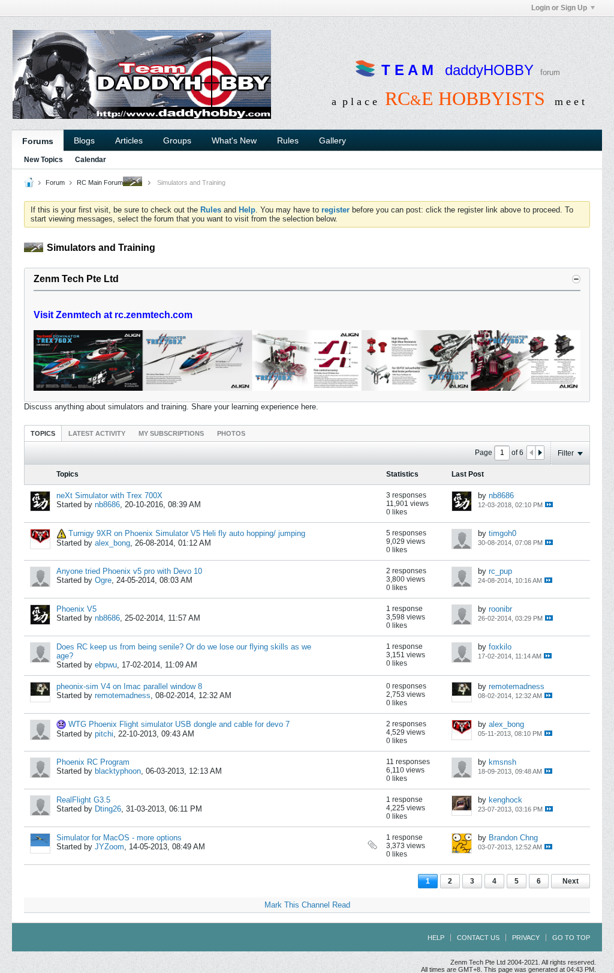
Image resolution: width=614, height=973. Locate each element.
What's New (234, 140)
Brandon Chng (513, 837)
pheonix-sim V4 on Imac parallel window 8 (129, 686)
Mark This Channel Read (307, 904)
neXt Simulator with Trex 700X (109, 495)
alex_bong (112, 542)
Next (570, 881)
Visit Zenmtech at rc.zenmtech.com (113, 315)
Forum (55, 182)
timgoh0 (502, 533)
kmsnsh (502, 762)
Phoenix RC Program (93, 762)
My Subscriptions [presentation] (171, 433)
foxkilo (500, 646)
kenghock (505, 799)
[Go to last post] (549, 504)
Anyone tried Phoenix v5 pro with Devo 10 (129, 571)
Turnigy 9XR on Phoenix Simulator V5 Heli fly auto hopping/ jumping (186, 533)
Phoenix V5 (76, 608)
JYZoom (109, 846)
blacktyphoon (118, 771)
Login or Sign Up (559, 8)
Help (436, 937)
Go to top (571, 937)
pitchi (104, 733)
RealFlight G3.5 (83, 799)
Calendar (90, 159)
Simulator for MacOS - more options (119, 837)
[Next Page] (539, 452)
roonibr (500, 608)
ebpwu (106, 664)
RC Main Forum (100, 182)
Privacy (526, 937)
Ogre (103, 580)
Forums (37, 141)
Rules (288, 140)
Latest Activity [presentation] (96, 433)
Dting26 (108, 808)
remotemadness (123, 695)
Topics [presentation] (43, 433)
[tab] (43, 433)
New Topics (43, 159)
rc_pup (500, 571)
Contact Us (478, 937)
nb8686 (107, 504)
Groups (177, 140)
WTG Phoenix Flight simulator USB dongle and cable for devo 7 (179, 724)
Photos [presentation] (231, 433)
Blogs (84, 140)
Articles (129, 140)
